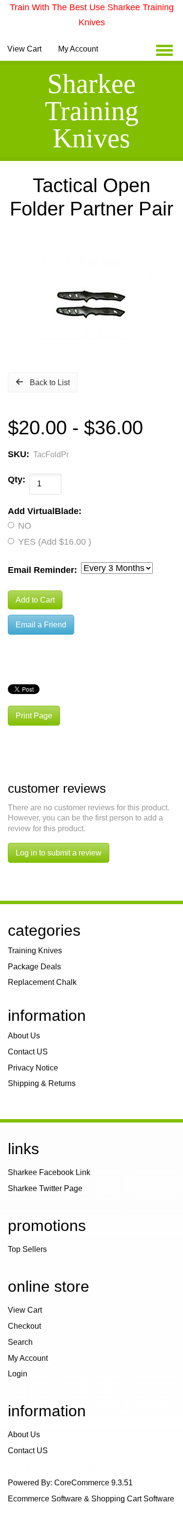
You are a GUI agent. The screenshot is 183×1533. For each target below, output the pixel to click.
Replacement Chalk (42, 982)
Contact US (28, 1052)
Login (17, 1374)
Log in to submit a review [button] (59, 853)
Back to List (50, 382)
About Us (24, 1036)
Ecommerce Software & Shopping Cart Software (91, 1499)
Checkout (24, 1326)
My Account (78, 49)
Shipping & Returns (42, 1083)
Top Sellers (27, 1249)
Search (20, 1342)
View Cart (24, 49)
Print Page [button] (34, 716)
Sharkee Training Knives (92, 111)
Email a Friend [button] (41, 625)
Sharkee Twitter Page (45, 1188)
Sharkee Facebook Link (49, 1172)
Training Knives (35, 950)
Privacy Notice (33, 1068)
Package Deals (34, 967)
